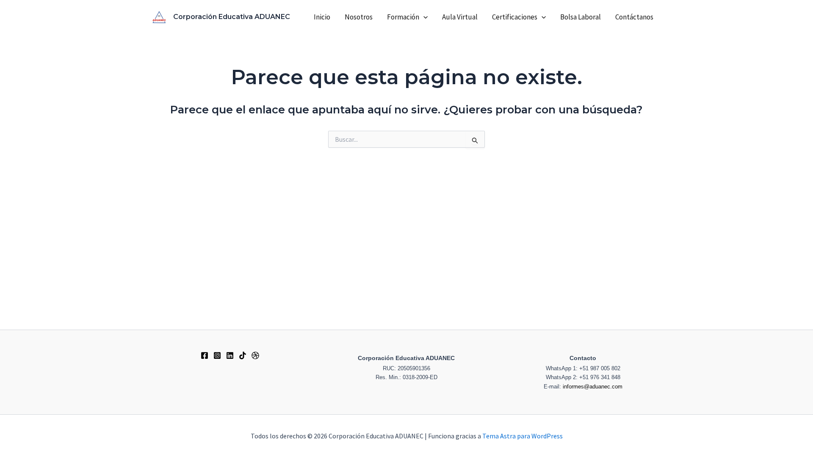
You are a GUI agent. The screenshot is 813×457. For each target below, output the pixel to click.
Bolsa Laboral (580, 17)
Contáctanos (634, 17)
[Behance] (230, 355)
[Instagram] (217, 355)
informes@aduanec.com (592, 386)
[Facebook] (204, 355)
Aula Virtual (460, 17)
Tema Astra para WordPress (522, 436)
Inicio (322, 17)
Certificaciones (514, 17)
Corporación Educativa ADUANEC (231, 17)
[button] (423, 17)
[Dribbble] (255, 355)
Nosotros (359, 17)
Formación (403, 17)
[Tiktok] (242, 355)
